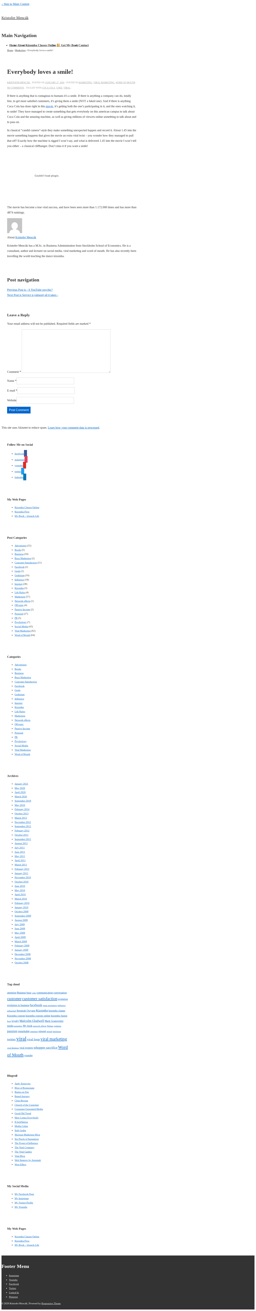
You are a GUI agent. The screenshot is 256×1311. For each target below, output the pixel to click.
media (10, 1025)
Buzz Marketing (23, 558)
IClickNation (21, 1122)
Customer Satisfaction (26, 562)
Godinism (20, 575)
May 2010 (20, 890)
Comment (14, 371)
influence (62, 1005)
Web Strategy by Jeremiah (28, 1160)
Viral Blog (20, 1156)
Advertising (21, 545)
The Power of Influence (26, 1143)
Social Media (21, 626)
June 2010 (20, 886)
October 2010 (21, 881)
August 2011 (21, 843)
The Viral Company (24, 1147)
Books (18, 549)
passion (12, 1031)
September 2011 (23, 839)
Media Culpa (21, 1126)
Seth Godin (20, 1130)
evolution (63, 999)
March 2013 (21, 817)
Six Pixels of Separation (27, 1139)
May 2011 (20, 856)
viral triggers (26, 1047)
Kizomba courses (16, 1015)
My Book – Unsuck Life (27, 516)
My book (27, 1025)
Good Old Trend (23, 1113)
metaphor (18, 1026)
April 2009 (20, 937)
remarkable (24, 1031)
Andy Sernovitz (23, 1083)
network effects (39, 1026)
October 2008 (21, 962)
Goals (17, 571)
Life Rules (20, 592)
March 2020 (21, 796)
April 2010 (20, 894)
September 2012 (23, 826)
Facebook (20, 567)
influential (11, 1011)
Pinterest (13, 1296)
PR (16, 618)
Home (13, 45)
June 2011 (20, 852)
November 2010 (23, 877)
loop (9, 1021)
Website (11, 400)
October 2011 (21, 834)
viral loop (33, 1039)
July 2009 (20, 924)
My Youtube (21, 1207)
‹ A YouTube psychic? (30, 289)
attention (11, 992)
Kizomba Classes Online (41, 45)
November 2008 (23, 958)
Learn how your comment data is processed (73, 427)
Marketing (85, 82)
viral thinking (13, 1048)
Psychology (21, 622)
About (21, 45)
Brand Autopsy (22, 1096)
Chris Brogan (21, 1100)
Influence (19, 579)
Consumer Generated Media (29, 1109)
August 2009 (21, 920)
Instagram (14, 1275)
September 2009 (23, 915)
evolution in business (18, 1005)
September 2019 (23, 800)
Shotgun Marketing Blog (27, 1134)
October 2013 (21, 813)
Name (10, 380)
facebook (36, 1005)
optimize (57, 1026)
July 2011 (20, 847)
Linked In (14, 1292)
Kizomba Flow (22, 511)
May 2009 (20, 932)
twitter (11, 1039)
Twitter (12, 1288)
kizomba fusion (59, 1015)
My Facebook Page (24, 1194)
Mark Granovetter (54, 1020)
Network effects (22, 601)
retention (34, 1031)
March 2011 (21, 864)
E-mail (11, 390)
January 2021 (21, 783)
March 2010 (21, 898)
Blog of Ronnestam (24, 1087)
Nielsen (50, 1026)
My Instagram (22, 1198)
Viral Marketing (104, 82)
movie (49, 106)
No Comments (15, 88)
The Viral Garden (23, 1151)
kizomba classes (57, 1010)
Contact (84, 45)
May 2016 (20, 805)
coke (59, 88)
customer (14, 999)
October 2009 (21, 911)
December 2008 (23, 954)
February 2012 (22, 830)
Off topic (19, 605)
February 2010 (22, 903)
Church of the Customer (27, 1105)
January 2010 (21, 907)
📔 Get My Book (67, 45)
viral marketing (53, 1038)
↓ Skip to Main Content (15, 4)
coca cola (48, 88)
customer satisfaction (39, 998)
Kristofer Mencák (14, 18)
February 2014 (22, 809)
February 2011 (22, 869)
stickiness (57, 1031)
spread (49, 1031)
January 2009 (21, 949)
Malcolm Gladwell (31, 1021)
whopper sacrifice (46, 1047)
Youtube (13, 1279)
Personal (19, 613)
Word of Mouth (125, 82)
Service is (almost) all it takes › (32, 295)
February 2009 (22, 945)
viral (67, 88)
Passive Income (22, 609)
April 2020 (20, 792)
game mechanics (50, 1005)
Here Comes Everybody (27, 1117)
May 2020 (20, 788)
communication (45, 992)
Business (19, 554)
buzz (28, 992)
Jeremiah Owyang (25, 1010)
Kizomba (19, 588)
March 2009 (21, 941)
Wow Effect (20, 1164)
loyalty (15, 1020)
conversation (60, 992)
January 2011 (21, 873)
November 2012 (23, 822)
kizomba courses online (38, 1015)
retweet (42, 1031)
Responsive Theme (51, 1303)
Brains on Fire (22, 1092)
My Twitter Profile (24, 1202)
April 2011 (20, 860)
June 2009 (20, 928)
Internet (18, 584)
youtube (28, 1055)
